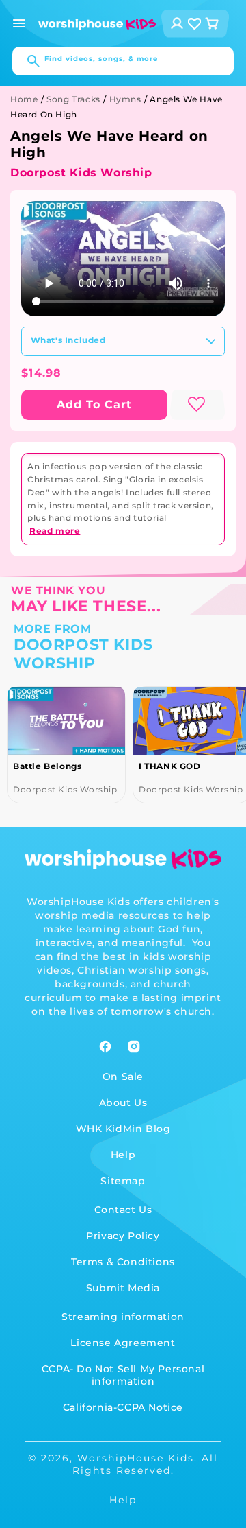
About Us (123, 1102)
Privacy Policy (122, 1236)
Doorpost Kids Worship (81, 172)
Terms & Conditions (123, 1262)
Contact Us (123, 1209)
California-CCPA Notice (123, 1407)
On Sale (123, 1076)
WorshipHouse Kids (135, 1458)
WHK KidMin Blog (123, 1129)
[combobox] (123, 61)
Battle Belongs (47, 766)
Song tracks (73, 99)
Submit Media (123, 1288)
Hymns (125, 99)
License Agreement (122, 1343)
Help (123, 1155)
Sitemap (122, 1181)
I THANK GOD (170, 766)
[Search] (27, 61)
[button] (19, 23)
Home (24, 99)
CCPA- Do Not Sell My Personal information (123, 1375)
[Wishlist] (195, 24)
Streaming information (123, 1316)
